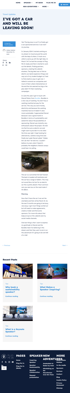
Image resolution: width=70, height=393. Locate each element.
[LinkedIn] (9, 62)
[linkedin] (2, 365)
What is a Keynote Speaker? (14, 330)
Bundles (37, 98)
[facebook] (2, 362)
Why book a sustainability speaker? (12, 289)
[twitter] (6, 362)
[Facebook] (3, 62)
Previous (7, 245)
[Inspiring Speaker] (52, 264)
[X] (6, 62)
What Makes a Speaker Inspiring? (50, 288)
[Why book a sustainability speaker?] (18, 264)
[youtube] (12, 362)
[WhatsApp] (3, 65)
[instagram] (9, 362)
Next (64, 245)
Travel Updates (9, 14)
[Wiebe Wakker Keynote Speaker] (18, 306)
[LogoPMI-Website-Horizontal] (7, 355)
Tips (6, 284)
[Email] (6, 65)
